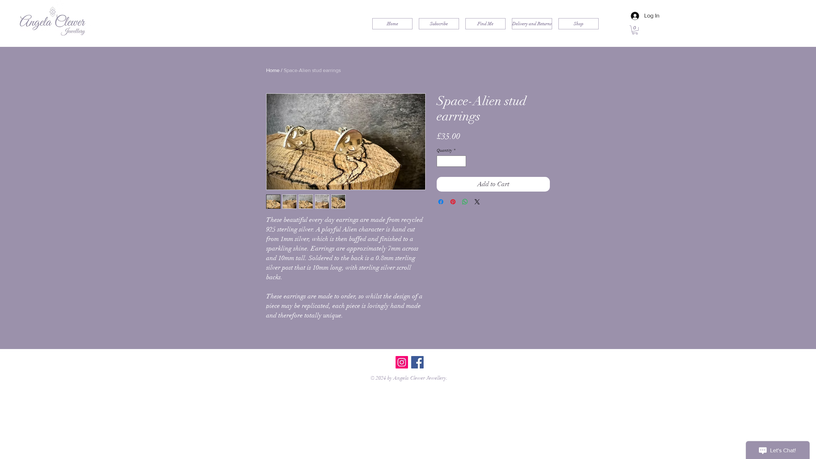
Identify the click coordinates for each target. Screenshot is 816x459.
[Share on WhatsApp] (465, 202)
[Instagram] (402, 362)
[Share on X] (477, 202)
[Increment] (461, 161)
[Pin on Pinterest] (453, 202)
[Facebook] (417, 362)
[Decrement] (441, 161)
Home (273, 70)
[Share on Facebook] (441, 202)
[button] (635, 30)
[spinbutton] (451, 161)
